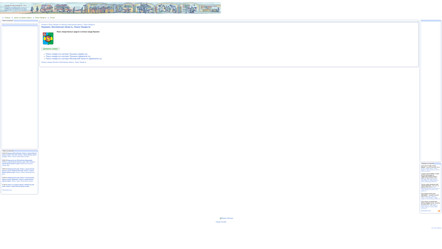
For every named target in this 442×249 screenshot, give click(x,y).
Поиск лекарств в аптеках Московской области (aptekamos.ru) (74, 59)
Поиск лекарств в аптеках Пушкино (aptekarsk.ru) (68, 56)
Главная (7, 18)
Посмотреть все (7, 190)
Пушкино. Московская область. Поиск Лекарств (65, 27)
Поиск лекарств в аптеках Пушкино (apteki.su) (66, 54)
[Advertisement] (19, 87)
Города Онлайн (221, 222)
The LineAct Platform (436, 228)
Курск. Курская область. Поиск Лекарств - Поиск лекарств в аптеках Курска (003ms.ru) (430, 197)
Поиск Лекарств (40, 18)
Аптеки (52, 18)
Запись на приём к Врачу (23, 18)
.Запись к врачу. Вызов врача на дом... (19, 155)
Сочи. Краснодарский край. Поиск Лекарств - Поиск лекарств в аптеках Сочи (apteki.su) (430, 188)
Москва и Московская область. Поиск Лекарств (78, 24)
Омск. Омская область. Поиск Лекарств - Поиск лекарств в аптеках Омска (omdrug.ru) (430, 170)
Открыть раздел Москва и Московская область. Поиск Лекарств (63, 62)
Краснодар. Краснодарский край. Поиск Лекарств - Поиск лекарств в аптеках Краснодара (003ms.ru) (430, 180)
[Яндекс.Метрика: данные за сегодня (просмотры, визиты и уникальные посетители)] (226, 218)
